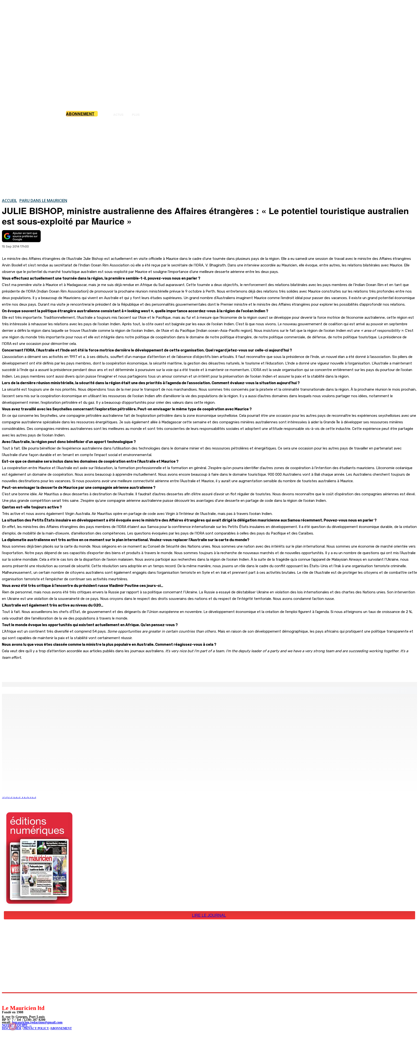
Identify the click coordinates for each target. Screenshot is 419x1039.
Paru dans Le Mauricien (43, 200)
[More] (103, 670)
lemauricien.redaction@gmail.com (37, 1022)
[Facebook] (50, 670)
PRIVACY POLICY (36, 1028)
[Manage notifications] (12, 1026)
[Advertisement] (209, 157)
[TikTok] (39, 998)
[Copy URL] (85, 670)
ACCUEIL (9, 200)
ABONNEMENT (61, 1028)
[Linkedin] (28, 998)
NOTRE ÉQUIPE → (17, 1025)
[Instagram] (17, 998)
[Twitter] (68, 670)
